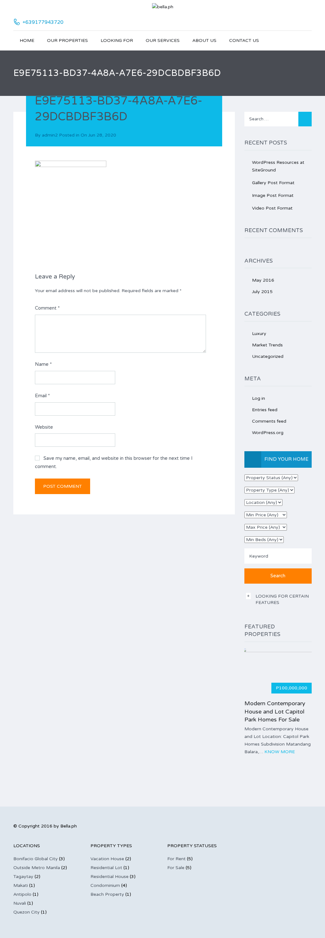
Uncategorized (267, 356)
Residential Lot (106, 867)
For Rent (176, 858)
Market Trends (267, 345)
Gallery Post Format (273, 182)
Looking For (117, 40)
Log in (258, 398)
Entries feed (264, 409)
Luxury (259, 333)
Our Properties (67, 40)
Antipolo (22, 894)
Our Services (163, 40)
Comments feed (269, 421)
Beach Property (107, 894)
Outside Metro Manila (36, 867)
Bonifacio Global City (35, 858)
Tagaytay (23, 876)
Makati (20, 885)
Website (44, 427)
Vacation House (107, 858)
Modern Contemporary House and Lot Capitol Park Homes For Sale (274, 711)
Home (27, 40)
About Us (204, 40)
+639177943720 (43, 22)
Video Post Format (272, 208)
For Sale (175, 867)
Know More (279, 751)
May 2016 (263, 280)
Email (42, 396)
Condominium (105, 885)
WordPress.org (267, 432)
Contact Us (244, 40)
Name (43, 364)
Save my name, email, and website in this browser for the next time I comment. (114, 462)
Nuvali (19, 903)
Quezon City (26, 912)
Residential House (109, 876)
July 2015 (262, 291)
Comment (47, 308)
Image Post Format (273, 195)
